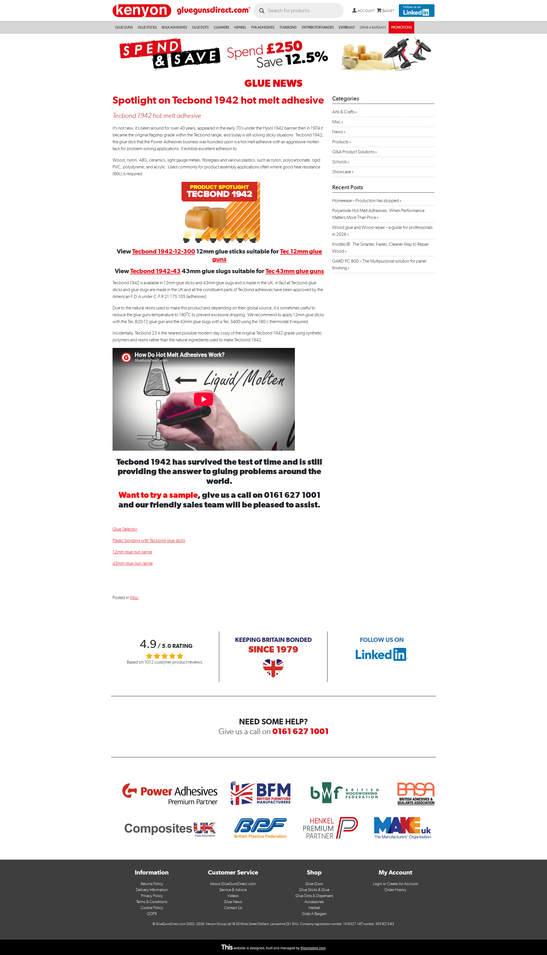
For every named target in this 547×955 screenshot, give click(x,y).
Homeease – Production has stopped (365, 200)
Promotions (401, 27)
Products (340, 141)
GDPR (152, 913)
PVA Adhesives (262, 27)
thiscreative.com (313, 947)
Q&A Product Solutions (353, 151)
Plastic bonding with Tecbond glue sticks (149, 540)
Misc (134, 597)
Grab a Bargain (373, 27)
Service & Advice (233, 889)
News (337, 131)
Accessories (314, 901)
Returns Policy (152, 883)
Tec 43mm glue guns (295, 271)
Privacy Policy (152, 895)
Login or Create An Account (395, 883)
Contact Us (233, 907)
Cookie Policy (152, 907)
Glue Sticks (147, 27)
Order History (395, 889)
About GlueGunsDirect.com (233, 883)
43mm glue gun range (133, 563)
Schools (339, 161)
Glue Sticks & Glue (314, 889)
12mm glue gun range (132, 552)
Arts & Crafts (343, 111)
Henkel (240, 27)
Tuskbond (288, 27)
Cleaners (221, 27)
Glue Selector (125, 529)
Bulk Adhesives (174, 27)
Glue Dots (200, 27)
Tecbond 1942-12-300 (163, 251)
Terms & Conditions (151, 901)
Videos (232, 895)
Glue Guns (124, 27)
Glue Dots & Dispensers (314, 895)
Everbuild (347, 27)
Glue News (233, 901)
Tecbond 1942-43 (155, 271)
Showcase (341, 171)
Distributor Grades (318, 27)
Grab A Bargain (314, 913)
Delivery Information (152, 889)
